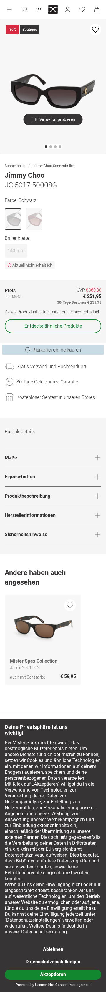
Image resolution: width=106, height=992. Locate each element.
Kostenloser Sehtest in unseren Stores (55, 397)
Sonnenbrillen (15, 165)
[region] (53, 641)
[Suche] (25, 9)
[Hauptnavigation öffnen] (9, 9)
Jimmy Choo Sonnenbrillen (53, 165)
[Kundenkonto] (67, 9)
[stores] (38, 9)
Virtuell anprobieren (57, 119)
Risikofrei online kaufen (56, 350)
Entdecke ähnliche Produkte (53, 326)
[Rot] (34, 219)
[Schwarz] (13, 219)
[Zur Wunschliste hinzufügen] (95, 29)
